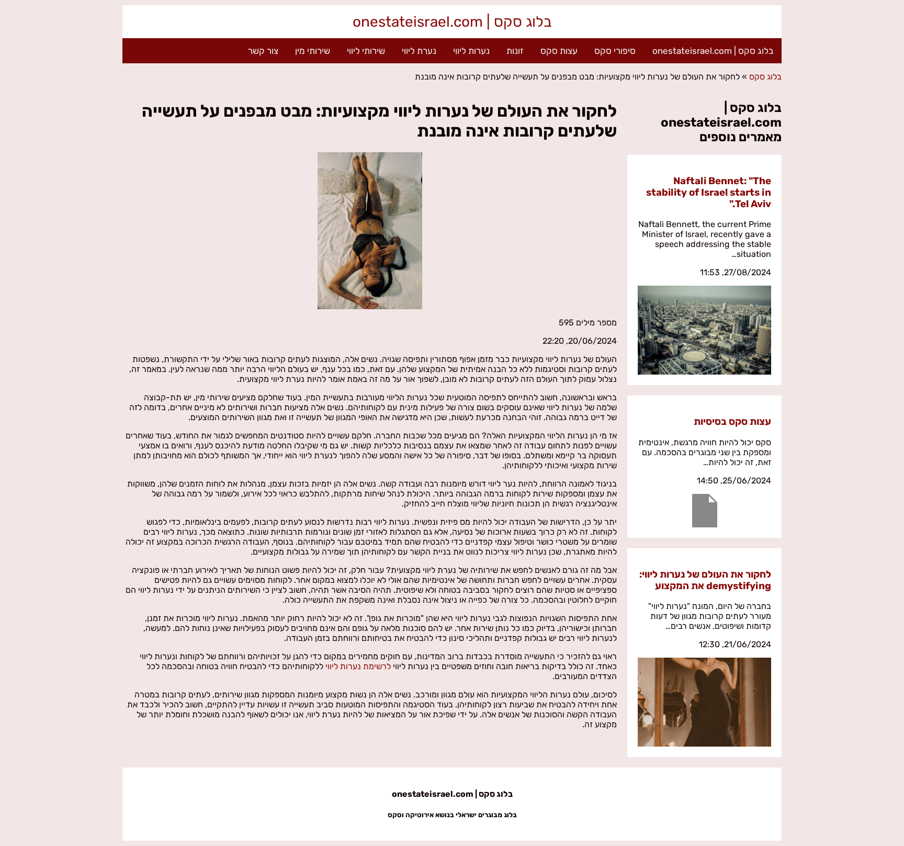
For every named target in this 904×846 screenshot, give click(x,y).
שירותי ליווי (366, 51)
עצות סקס (559, 51)
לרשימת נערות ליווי (358, 666)
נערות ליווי (471, 51)
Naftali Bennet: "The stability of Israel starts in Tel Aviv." (708, 192)
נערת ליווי (419, 51)
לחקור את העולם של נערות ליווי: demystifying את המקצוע (705, 580)
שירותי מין (312, 51)
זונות (515, 51)
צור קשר (263, 51)
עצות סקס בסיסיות (732, 421)
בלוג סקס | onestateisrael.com (452, 21)
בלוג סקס (765, 77)
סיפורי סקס (615, 51)
